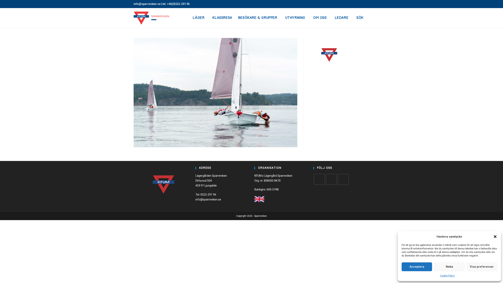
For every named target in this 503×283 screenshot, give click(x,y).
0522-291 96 (208, 194)
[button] (495, 237)
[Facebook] (319, 179)
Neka (449, 266)
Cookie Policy (447, 275)
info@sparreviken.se (147, 4)
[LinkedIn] (343, 179)
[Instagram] (331, 179)
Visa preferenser (482, 266)
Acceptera (416, 266)
